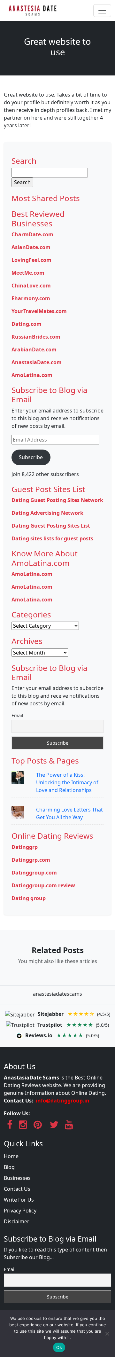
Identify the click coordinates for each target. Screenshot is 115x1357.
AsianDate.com (31, 247)
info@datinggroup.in (62, 1100)
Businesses (17, 1177)
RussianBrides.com (36, 336)
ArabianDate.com (34, 349)
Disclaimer (16, 1221)
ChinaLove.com (31, 285)
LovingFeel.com (31, 259)
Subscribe (31, 457)
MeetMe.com (28, 272)
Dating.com (27, 323)
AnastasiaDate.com (37, 362)
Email (17, 715)
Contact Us (17, 1188)
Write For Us (19, 1199)
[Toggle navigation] (102, 10)
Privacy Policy (20, 1210)
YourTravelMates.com (39, 311)
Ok (59, 1347)
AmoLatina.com (32, 375)
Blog (9, 1167)
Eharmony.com (31, 298)
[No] (107, 1333)
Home (11, 1156)
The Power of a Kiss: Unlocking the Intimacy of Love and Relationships (67, 782)
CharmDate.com (32, 234)
